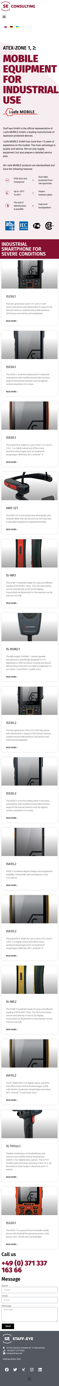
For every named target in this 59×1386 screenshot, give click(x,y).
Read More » (12, 321)
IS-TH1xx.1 (13, 1146)
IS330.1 (11, 296)
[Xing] (23, 1369)
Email (5, 1296)
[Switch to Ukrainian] (17, 27)
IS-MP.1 (11, 575)
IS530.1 (11, 367)
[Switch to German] (11, 27)
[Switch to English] (5, 27)
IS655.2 (11, 864)
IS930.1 (11, 438)
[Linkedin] (40, 1369)
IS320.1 (11, 1223)
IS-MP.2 (11, 1002)
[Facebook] (7, 1369)
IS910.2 (11, 1075)
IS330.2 (11, 723)
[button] (4, 16)
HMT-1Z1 (12, 508)
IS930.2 (11, 931)
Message (6, 1306)
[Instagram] (32, 1369)
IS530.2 (11, 793)
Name (5, 1286)
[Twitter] (15, 1369)
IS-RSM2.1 (13, 649)
